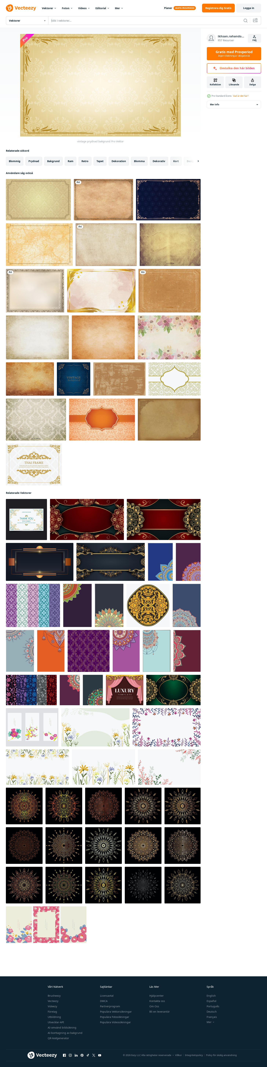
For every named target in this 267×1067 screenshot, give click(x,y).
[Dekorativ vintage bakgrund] (35, 290)
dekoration (119, 161)
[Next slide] (195, 161)
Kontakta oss (157, 1001)
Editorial (100, 8)
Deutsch (212, 1011)
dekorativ (159, 161)
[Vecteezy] (21, 8)
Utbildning (54, 1017)
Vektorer (47, 8)
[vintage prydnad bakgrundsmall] (174, 379)
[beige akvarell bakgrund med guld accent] (101, 290)
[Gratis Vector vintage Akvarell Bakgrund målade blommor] (169, 337)
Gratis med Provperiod (234, 54)
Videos (82, 8)
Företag (52, 1011)
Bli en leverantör (159, 1011)
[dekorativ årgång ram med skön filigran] (169, 420)
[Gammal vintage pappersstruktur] (30, 379)
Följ (255, 40)
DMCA (104, 1001)
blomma (139, 161)
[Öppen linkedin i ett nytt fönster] (76, 1055)
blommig (14, 161)
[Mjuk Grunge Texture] (37, 337)
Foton (65, 8)
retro (84, 161)
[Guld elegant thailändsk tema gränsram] (34, 464)
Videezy (52, 1006)
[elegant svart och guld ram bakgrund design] (39, 562)
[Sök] (245, 20)
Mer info (214, 104)
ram (70, 161)
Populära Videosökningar (115, 1022)
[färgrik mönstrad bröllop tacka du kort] (26, 519)
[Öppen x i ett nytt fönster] (93, 1055)
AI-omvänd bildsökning (62, 1027)
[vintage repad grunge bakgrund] (119, 379)
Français (212, 1017)
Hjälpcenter (156, 995)
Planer (168, 8)
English (211, 995)
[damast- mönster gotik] (89, 651)
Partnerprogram (110, 1006)
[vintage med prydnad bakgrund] (102, 420)
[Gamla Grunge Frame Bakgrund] (103, 199)
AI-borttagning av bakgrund (65, 1033)
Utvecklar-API (56, 1022)
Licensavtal (107, 995)
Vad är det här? (240, 95)
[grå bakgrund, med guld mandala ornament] (110, 562)
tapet (100, 161)
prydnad (33, 161)
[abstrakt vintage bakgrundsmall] (39, 244)
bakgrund (53, 161)
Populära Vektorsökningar (116, 1011)
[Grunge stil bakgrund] (103, 337)
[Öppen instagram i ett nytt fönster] (70, 1055)
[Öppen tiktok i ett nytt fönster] (87, 1055)
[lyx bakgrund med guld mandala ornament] (87, 519)
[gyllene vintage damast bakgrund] (38, 199)
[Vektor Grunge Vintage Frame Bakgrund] (169, 290)
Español (211, 1001)
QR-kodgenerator (58, 1038)
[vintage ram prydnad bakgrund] (168, 199)
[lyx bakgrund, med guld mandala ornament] (164, 519)
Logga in (248, 8)
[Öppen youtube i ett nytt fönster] (99, 1055)
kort (176, 161)
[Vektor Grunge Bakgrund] (106, 244)
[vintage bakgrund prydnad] (73, 379)
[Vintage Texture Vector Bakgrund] (170, 244)
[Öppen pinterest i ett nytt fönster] (82, 1055)
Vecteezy (53, 1001)
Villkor (178, 1055)
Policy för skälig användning (221, 1055)
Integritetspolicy (194, 1055)
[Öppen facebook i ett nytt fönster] (64, 1055)
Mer (117, 8)
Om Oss (154, 1006)
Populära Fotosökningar (114, 1017)
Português (213, 1006)
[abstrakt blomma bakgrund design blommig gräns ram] (95, 727)
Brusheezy (54, 995)
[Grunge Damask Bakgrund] (36, 420)
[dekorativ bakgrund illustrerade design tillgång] (160, 562)
